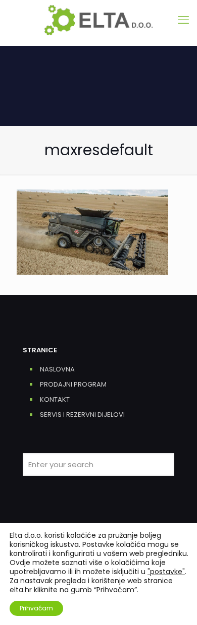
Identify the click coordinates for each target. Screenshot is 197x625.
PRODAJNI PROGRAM (73, 384)
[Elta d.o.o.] (98, 20)
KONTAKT (55, 399)
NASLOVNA (57, 369)
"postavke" (166, 571)
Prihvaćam (36, 608)
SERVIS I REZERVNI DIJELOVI (82, 414)
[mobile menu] (183, 20)
